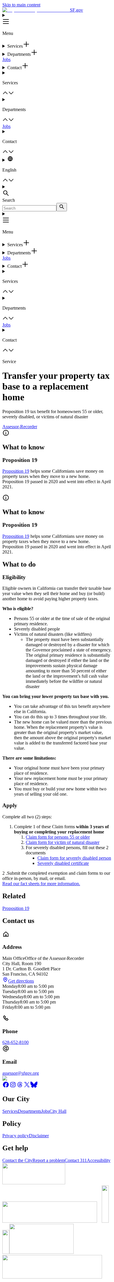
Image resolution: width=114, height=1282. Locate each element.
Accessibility (98, 1160)
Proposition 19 (15, 471)
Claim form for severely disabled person (74, 858)
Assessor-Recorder (19, 426)
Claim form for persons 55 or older (58, 837)
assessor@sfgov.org (20, 1073)
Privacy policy (15, 1135)
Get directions (21, 981)
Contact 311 (76, 1160)
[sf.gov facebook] (5, 1086)
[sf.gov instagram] (12, 1086)
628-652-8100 (15, 1042)
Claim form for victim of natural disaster (62, 842)
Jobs (6, 59)
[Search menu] (57, 191)
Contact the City (17, 1160)
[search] (61, 207)
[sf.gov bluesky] (33, 1086)
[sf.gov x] (26, 1086)
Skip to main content (21, 4)
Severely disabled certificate (63, 863)
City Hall (57, 1111)
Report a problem (48, 1160)
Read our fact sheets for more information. (41, 883)
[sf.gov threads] (19, 1086)
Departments (29, 1111)
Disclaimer (39, 1135)
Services (10, 1111)
